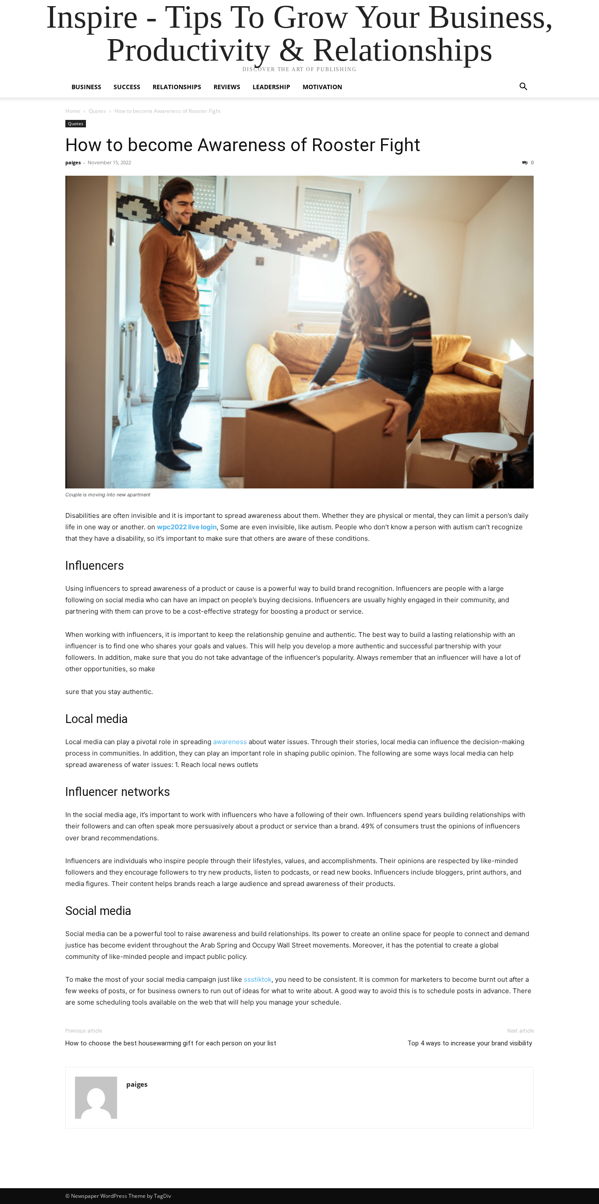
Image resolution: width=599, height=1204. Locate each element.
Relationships (177, 87)
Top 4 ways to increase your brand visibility (470, 1043)
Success (127, 87)
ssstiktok (257, 979)
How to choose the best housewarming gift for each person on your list (170, 1043)
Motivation (322, 87)
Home (72, 111)
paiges (73, 162)
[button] (523, 87)
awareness (231, 742)
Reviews (227, 87)
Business (86, 87)
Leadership (271, 87)
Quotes (97, 111)
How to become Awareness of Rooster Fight (243, 144)
